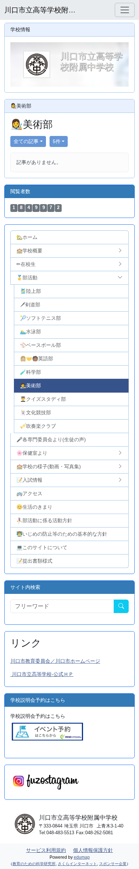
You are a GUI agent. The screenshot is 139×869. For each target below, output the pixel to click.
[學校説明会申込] (47, 731)
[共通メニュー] (125, 10)
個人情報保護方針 (93, 850)
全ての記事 (26, 141)
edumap (82, 857)
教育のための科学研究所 (34, 864)
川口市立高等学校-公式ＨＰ (41, 674)
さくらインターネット (77, 864)
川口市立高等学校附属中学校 (40, 10)
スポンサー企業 (113, 864)
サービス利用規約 (46, 850)
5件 (57, 141)
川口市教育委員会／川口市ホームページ (55, 661)
